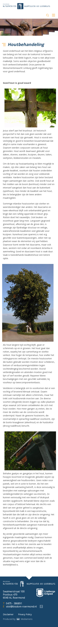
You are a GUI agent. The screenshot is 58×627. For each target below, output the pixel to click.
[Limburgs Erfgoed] (46, 593)
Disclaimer (8, 614)
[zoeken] (47, 15)
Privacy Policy (25, 614)
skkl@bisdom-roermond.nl (21, 606)
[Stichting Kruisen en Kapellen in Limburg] (26, 6)
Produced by (17, 619)
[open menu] (53, 15)
